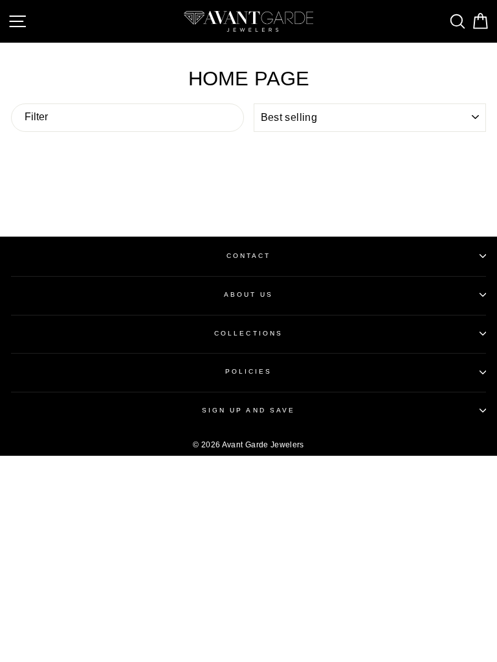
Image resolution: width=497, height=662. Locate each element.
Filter (36, 116)
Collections (248, 333)
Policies (248, 371)
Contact (248, 255)
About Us (248, 294)
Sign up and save (248, 410)
